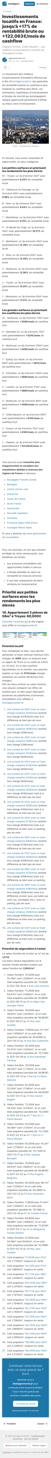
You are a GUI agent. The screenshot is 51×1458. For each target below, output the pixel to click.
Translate (8, 11)
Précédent (11, 1424)
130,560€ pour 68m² (36, 1299)
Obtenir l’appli (39, 1445)
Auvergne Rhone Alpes (19, 527)
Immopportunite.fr (17, 58)
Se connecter (42, 4)
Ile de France (14, 503)
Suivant (40, 1424)
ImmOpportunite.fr (21, 81)
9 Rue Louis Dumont (38, 986)
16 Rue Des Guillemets (36, 1040)
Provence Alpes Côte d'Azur (22, 522)
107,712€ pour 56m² (35, 1291)
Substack (6, 1452)
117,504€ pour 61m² (35, 1257)
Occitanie (12, 518)
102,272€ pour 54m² (36, 1308)
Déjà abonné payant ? (25, 1410)
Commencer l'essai (25, 1403)
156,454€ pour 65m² (36, 1350)
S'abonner (29, 4)
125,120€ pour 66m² (36, 1316)
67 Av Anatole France (36, 1213)
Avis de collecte (31, 1438)
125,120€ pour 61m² (35, 1265)
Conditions (18, 1438)
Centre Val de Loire (17, 489)
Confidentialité (38, 1436)
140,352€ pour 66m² (36, 1325)
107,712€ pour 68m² (35, 1274)
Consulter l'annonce (13, 621)
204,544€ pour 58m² (36, 1282)
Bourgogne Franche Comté (21, 479)
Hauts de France (16, 499)
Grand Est (12, 494)
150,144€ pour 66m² (36, 1333)
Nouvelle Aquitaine (17, 513)
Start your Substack (17, 1445)
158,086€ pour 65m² (36, 1342)
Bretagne (12, 484)
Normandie (13, 508)
